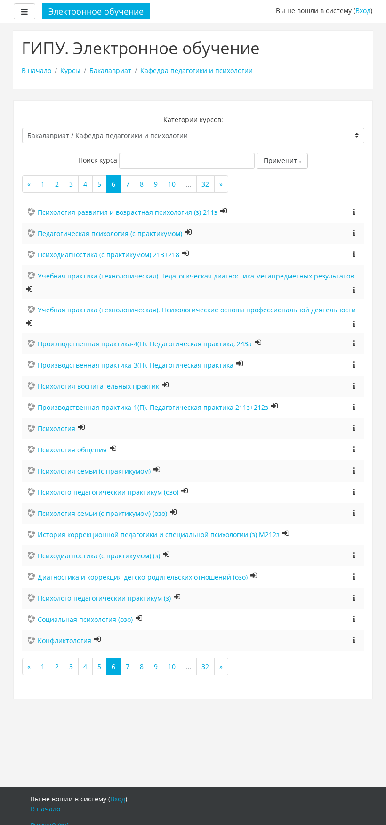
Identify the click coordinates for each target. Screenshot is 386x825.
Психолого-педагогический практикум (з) (104, 598)
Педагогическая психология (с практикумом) (110, 233)
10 (172, 184)
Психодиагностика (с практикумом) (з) (99, 555)
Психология (56, 428)
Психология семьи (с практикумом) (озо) (102, 513)
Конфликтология (64, 640)
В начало (36, 70)
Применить (282, 160)
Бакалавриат (110, 70)
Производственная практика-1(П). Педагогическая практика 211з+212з (153, 407)
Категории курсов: (193, 119)
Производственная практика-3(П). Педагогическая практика (135, 364)
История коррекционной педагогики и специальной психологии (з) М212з (159, 534)
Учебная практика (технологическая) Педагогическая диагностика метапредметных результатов (196, 275)
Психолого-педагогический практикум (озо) (108, 492)
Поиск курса (97, 159)
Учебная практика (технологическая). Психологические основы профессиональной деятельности (197, 309)
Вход (362, 10)
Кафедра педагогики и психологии (196, 70)
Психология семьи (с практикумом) (94, 470)
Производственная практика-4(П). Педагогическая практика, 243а (145, 343)
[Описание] (354, 211)
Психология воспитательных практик (98, 386)
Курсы (70, 70)
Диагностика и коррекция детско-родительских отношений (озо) (143, 576)
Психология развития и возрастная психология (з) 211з (127, 212)
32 (205, 184)
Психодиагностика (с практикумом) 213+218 (108, 254)
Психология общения (72, 449)
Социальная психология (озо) (85, 619)
